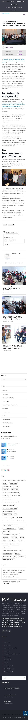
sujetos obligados (7, 553)
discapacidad (10, 232)
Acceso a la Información (9, 480)
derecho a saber (7, 499)
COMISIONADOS (7, 486)
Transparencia (6, 426)
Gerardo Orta (10, 47)
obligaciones (6, 531)
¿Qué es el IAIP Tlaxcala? (13, 443)
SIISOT (3, 1)
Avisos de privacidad (7, 717)
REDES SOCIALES (15, 544)
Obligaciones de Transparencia (11, 534)
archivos (5, 483)
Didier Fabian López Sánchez (10, 502)
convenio (5, 492)
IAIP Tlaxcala (6, 517)
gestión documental (8, 511)
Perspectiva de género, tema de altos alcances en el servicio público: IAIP (13, 288)
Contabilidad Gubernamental (10, 405)
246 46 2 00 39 (14, 10)
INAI (13, 517)
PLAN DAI (22, 537)
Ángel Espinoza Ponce (8, 559)
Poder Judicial (11, 540)
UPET (15, 556)
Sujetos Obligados (7, 423)
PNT (4, 540)
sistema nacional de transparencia (10, 241)
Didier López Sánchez (8, 505)
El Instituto (5, 408)
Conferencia (14, 489)
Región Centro (8, 237)
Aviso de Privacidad (10, 1)
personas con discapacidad (12, 234)
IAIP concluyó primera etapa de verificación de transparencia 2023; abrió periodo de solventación (13, 347)
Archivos (5, 390)
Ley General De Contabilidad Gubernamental (10, 524)
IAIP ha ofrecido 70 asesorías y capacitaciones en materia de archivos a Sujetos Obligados (12, 317)
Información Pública (17, 520)
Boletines (20, 51)
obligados (5, 537)
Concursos (6, 401)
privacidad (20, 540)
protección (5, 544)
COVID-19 (5, 495)
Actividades (21, 480)
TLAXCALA (6, 244)
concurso (16, 486)
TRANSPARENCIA (7, 556)
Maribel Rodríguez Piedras (9, 528)
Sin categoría (6, 419)
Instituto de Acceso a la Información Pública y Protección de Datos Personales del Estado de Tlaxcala (13, 61)
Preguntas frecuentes (19, 717)
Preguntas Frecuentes (21, 1)
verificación (22, 556)
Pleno (4, 415)
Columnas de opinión (8, 398)
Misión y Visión (10, 449)
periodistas (14, 537)
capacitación (13, 483)
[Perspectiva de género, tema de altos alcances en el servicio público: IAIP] (14, 276)
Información (6, 412)
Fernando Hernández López (10, 508)
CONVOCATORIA (14, 492)
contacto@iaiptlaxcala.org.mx (15, 7)
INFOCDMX (19, 517)
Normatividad (10, 456)
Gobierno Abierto (7, 514)
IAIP (17, 232)
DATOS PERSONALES (15, 495)
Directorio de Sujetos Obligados (9, 436)
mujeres (21, 528)
